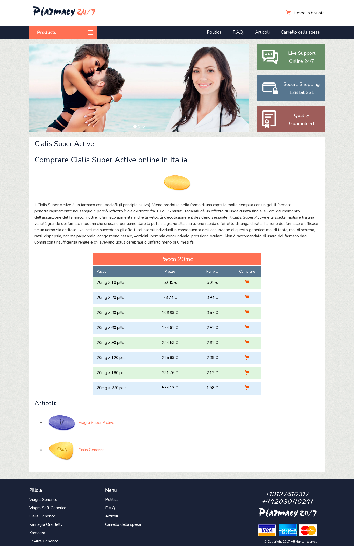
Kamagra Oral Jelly (45, 524)
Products (46, 32)
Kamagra (37, 533)
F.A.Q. (238, 32)
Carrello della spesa (300, 32)
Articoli (262, 32)
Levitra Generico (44, 541)
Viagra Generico (43, 499)
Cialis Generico (42, 516)
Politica (214, 32)
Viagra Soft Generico (47, 508)
